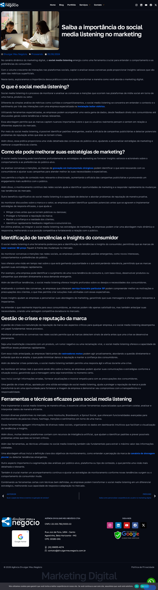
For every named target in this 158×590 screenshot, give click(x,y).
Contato (98, 5)
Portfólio (71, 5)
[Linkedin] (141, 5)
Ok (137, 586)
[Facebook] (150, 5)
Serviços (83, 5)
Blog (61, 5)
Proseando (37, 54)
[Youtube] (146, 5)
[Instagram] (136, 5)
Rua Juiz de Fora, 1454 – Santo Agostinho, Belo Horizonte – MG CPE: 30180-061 (60, 535)
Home (53, 5)
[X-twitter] (155, 5)
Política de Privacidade (142, 567)
